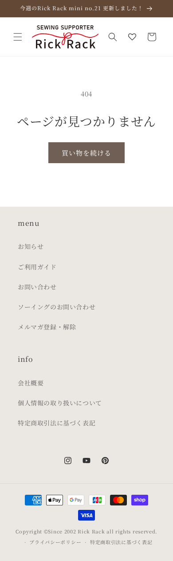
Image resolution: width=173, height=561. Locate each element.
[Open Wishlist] (132, 37)
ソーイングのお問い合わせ (56, 306)
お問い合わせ (37, 286)
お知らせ (30, 246)
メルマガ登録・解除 (47, 326)
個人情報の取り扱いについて (60, 402)
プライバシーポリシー (55, 541)
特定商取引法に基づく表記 (56, 422)
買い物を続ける (86, 152)
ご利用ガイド (37, 266)
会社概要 (30, 382)
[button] (18, 37)
